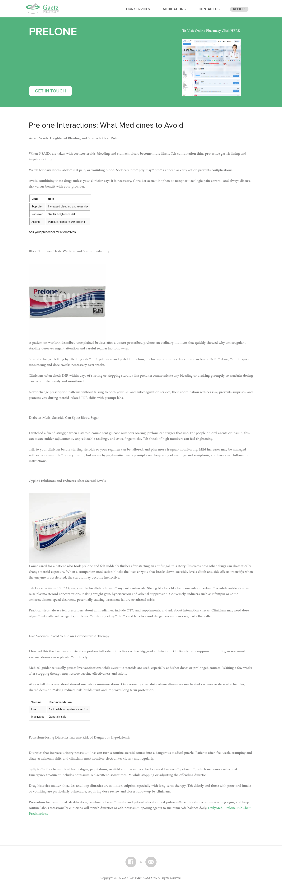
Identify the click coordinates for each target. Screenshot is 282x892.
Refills (239, 10)
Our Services (138, 9)
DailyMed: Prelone (222, 808)
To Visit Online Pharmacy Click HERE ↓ (212, 30)
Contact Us (209, 9)
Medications (174, 9)
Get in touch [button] (50, 92)
